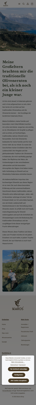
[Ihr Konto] (28, 4)
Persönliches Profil (27, 332)
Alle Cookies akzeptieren (19, 381)
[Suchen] (23, 4)
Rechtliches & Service (6, 354)
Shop (3, 329)
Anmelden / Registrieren (25, 325)
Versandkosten (6, 391)
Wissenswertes (7, 338)
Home (4, 324)
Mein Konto (25, 320)
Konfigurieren (18, 375)
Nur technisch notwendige (18, 369)
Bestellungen (25, 345)
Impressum (22, 365)
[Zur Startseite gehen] (5, 4)
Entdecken (5, 320)
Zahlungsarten (25, 340)
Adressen (24, 336)
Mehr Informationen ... (18, 362)
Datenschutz (14, 365)
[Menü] (19, 4)
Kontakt (4, 342)
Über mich (5, 333)
